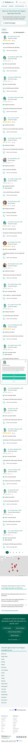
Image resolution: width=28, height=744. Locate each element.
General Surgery (7, 628)
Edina (2, 675)
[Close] (25, 361)
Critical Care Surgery (19, 6)
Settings (14, 381)
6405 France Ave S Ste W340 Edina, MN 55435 (13, 149)
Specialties (11, 6)
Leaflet (16, 575)
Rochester (3, 697)
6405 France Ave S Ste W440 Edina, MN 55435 (13, 129)
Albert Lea (3, 654)
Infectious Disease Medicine (14, 631)
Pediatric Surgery (15, 635)
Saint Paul (3, 702)
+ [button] (1, 557)
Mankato (3, 681)
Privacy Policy (17, 370)
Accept (14, 378)
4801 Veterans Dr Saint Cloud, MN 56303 (12, 480)
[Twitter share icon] (23, 737)
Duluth (3, 673)
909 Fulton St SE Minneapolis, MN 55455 (12, 521)
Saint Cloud (4, 700)
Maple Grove (4, 683)
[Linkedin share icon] (21, 737)
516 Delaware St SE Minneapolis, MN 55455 (12, 399)
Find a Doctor (4, 6)
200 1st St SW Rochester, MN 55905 (11, 88)
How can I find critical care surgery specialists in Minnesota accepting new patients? (12, 600)
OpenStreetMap (21, 575)
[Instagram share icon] (19, 737)
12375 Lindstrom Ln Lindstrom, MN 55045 (12, 295)
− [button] (1, 559)
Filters (4, 29)
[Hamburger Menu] (4, 2)
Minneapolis (4, 686)
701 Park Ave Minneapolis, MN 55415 (11, 501)
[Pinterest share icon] (26, 737)
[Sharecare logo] (14, 736)
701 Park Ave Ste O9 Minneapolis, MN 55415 (12, 419)
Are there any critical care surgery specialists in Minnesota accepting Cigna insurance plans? (12, 605)
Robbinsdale (4, 694)
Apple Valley (4, 656)
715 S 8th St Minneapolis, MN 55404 (11, 315)
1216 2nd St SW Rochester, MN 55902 (11, 47)
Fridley (3, 678)
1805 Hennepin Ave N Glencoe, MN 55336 (12, 275)
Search (17, 2)
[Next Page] (22, 552)
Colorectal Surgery (20, 628)
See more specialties (13, 639)
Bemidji (3, 662)
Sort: (18, 32)
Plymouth (3, 689)
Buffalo (3, 664)
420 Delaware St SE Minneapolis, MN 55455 (12, 108)
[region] (14, 372)
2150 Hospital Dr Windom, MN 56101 (11, 358)
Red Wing (3, 692)
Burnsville (3, 667)
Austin (2, 659)
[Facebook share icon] (17, 737)
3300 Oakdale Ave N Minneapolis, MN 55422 (12, 460)
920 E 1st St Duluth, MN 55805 (9, 169)
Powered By (11, 710)
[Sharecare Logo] (9, 2)
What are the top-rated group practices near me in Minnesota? (13, 594)
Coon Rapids (4, 670)
